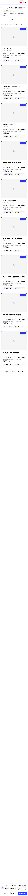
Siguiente (20, 371)
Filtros (15, 20)
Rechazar (13, 893)
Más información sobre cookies (19, 890)
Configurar (6, 893)
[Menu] (25, 2)
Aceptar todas (22, 893)
